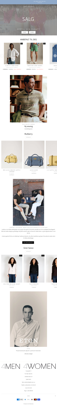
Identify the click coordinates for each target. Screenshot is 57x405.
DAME (24, 32)
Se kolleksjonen (28, 129)
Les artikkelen (28, 242)
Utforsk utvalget (28, 353)
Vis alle (28, 137)
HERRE (32, 32)
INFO (28, 395)
